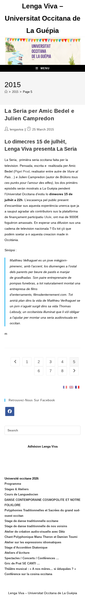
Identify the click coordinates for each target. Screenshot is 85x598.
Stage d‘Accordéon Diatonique (26, 547)
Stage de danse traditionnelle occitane (31, 521)
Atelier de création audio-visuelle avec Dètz (35, 531)
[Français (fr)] (65, 387)
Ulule (47, 217)
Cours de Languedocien (21, 494)
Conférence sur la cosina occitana (28, 574)
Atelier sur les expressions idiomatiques (33, 542)
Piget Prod (22, 171)
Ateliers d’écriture (17, 552)
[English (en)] (71, 387)
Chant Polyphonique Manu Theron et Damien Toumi (41, 537)
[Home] (6, 92)
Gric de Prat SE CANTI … (22, 563)
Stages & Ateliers (17, 489)
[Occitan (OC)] (77, 387)
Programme (13, 483)
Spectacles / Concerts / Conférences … (32, 558)
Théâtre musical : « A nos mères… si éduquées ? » (40, 569)
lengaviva (16, 129)
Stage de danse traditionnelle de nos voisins (36, 526)
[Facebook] (9, 411)
